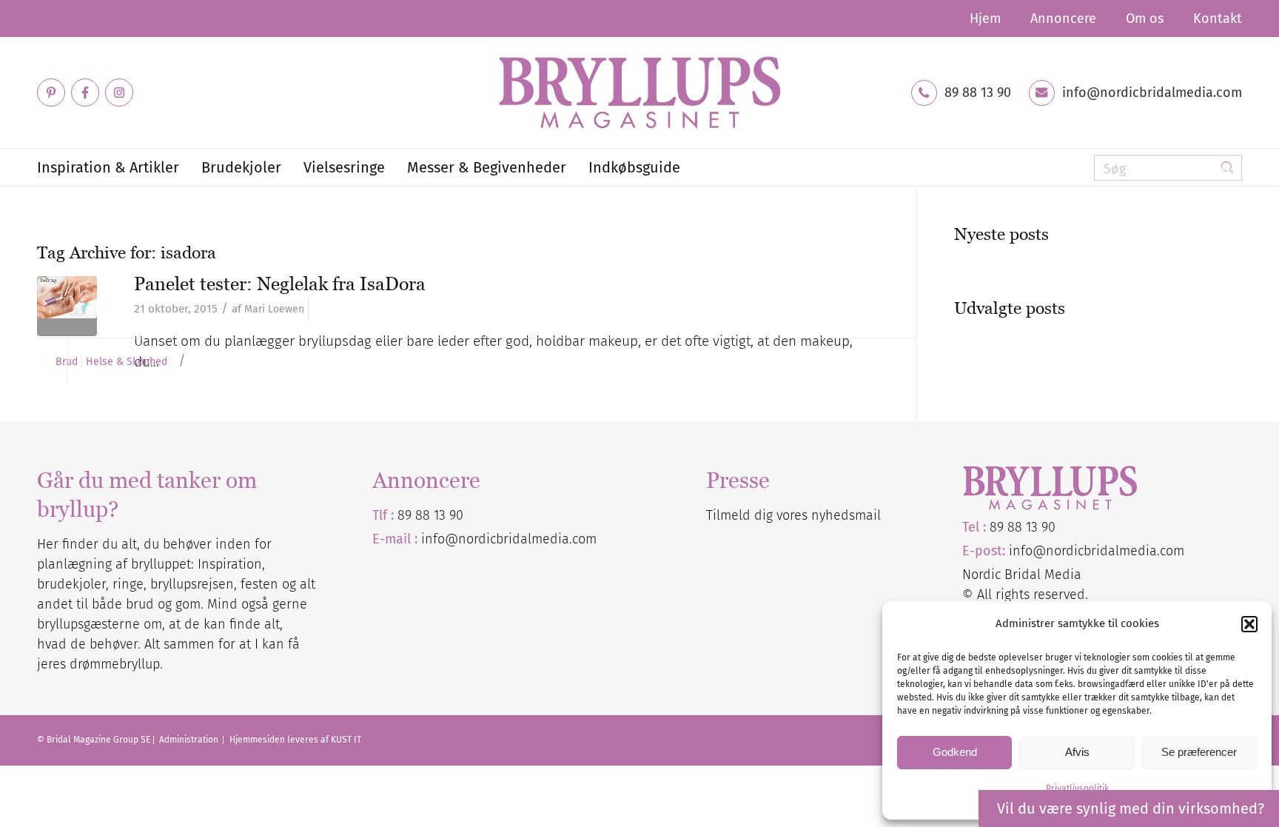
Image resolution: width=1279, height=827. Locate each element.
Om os (1145, 18)
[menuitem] (985, 18)
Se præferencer (1199, 752)
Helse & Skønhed (126, 362)
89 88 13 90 (977, 92)
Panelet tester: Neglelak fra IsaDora (280, 283)
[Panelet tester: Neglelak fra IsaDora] (67, 306)
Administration (190, 739)
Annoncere (1063, 18)
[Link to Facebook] (85, 92)
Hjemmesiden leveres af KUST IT (295, 739)
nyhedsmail (846, 515)
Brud (67, 362)
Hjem (985, 18)
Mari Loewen (274, 309)
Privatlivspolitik (1077, 788)
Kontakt (1217, 18)
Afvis (1077, 752)
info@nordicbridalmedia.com (1152, 92)
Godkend (955, 752)
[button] (1249, 624)
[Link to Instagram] (119, 92)
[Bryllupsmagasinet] (639, 92)
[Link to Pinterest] (51, 92)
